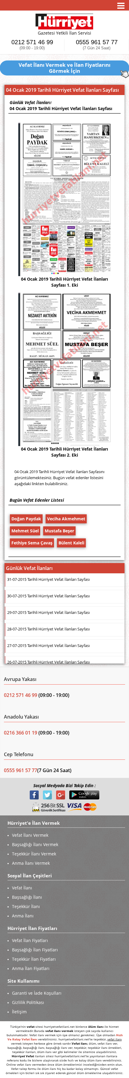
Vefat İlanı (22, 888)
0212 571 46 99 (32, 44)
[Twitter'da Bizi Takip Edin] (48, 794)
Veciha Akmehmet (66, 519)
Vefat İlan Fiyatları (30, 940)
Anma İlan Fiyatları (31, 968)
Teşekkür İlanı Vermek (34, 854)
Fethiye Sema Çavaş (31, 543)
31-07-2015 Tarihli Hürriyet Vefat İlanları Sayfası (48, 579)
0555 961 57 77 (97, 44)
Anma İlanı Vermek (31, 863)
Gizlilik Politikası (28, 1002)
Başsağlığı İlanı (27, 897)
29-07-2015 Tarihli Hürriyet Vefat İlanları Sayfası (48, 612)
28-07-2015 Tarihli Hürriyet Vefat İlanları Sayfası (48, 629)
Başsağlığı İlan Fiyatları (35, 950)
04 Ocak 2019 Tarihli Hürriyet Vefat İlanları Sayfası (61, 108)
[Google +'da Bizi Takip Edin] (61, 794)
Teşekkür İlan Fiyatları (34, 959)
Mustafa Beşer (59, 531)
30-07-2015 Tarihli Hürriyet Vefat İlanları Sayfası (48, 596)
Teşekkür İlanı (26, 906)
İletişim (19, 1012)
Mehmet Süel (25, 531)
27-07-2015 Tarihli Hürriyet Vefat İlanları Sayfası (48, 645)
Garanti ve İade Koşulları (37, 993)
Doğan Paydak (26, 519)
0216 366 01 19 (20, 732)
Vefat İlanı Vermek (30, 835)
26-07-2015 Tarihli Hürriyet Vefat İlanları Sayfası (48, 662)
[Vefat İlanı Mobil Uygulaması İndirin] (84, 794)
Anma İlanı (23, 916)
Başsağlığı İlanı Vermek (35, 844)
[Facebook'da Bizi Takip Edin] (35, 794)
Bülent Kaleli (71, 543)
